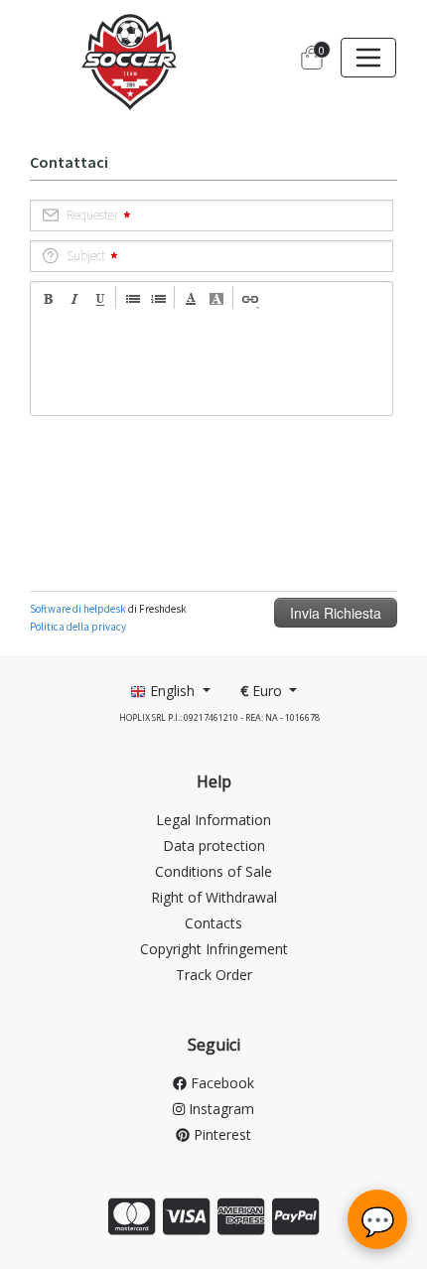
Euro (263, 690)
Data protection (214, 845)
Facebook (220, 1082)
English (172, 690)
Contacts (213, 923)
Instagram (219, 1108)
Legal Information (213, 819)
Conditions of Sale (213, 871)
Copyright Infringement (214, 948)
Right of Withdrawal (214, 897)
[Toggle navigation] (368, 57)
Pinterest (220, 1134)
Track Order (214, 974)
